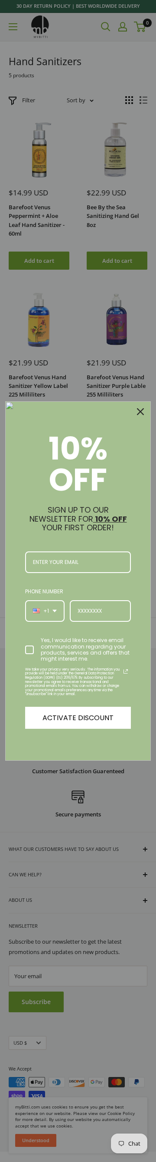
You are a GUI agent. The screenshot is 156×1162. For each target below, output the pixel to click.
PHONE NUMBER (44, 591)
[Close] (140, 411)
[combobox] (45, 611)
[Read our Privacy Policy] (125, 671)
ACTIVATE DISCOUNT (78, 718)
